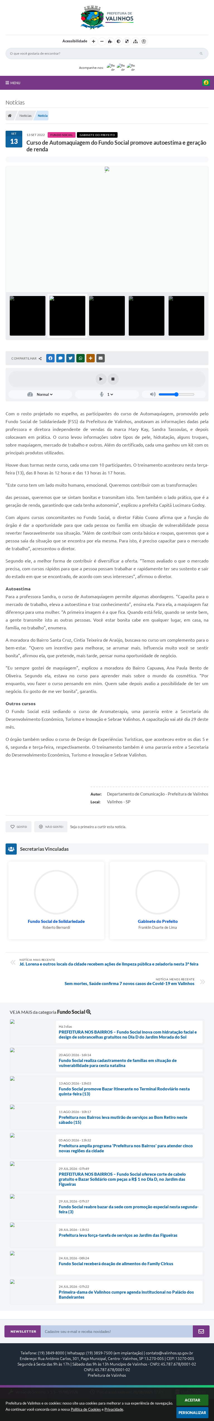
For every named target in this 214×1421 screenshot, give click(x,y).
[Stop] (113, 379)
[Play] (101, 379)
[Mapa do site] (135, 41)
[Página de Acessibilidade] (143, 41)
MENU (15, 83)
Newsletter (23, 1331)
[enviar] (201, 1331)
